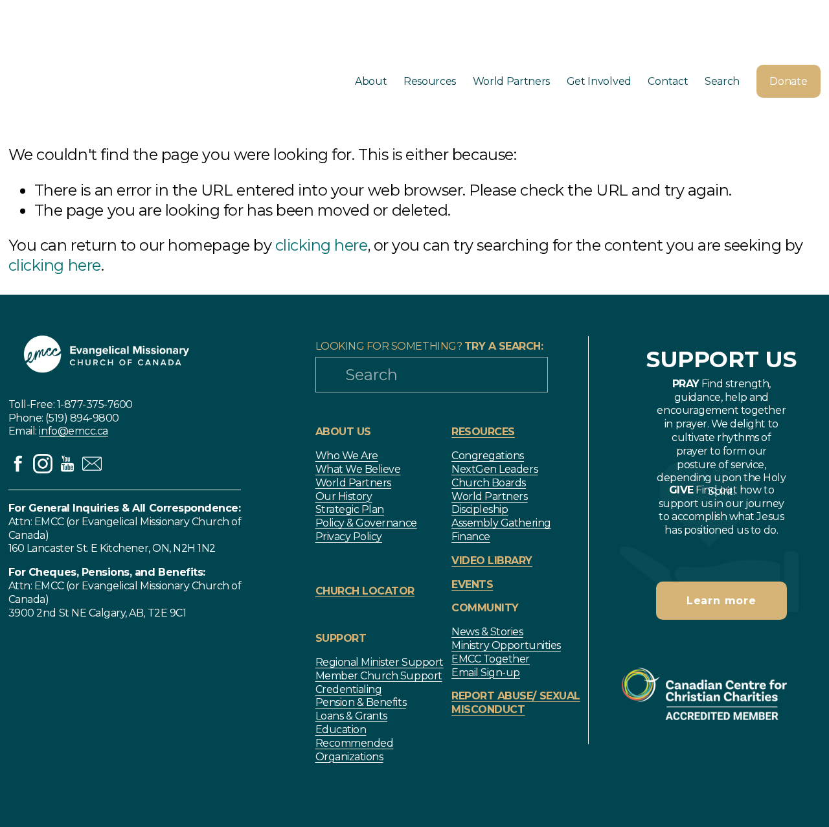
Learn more (721, 601)
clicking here (321, 245)
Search (722, 81)
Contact (668, 81)
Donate (788, 81)
